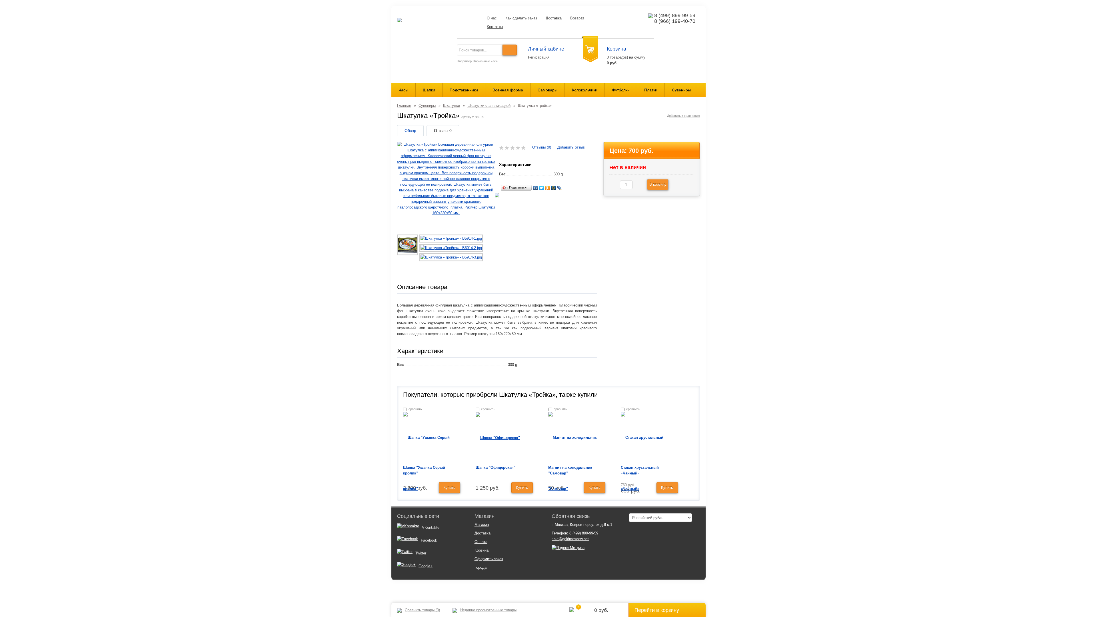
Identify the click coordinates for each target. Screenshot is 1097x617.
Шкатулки (451, 105)
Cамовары (547, 90)
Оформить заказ (489, 559)
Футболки (621, 90)
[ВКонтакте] (536, 188)
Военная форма (508, 90)
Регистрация (538, 57)
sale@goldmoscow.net (570, 539)
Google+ (426, 566)
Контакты (495, 27)
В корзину (657, 184)
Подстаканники (464, 90)
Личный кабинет (547, 49)
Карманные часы (485, 61)
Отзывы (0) (541, 147)
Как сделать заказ (521, 18)
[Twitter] (542, 188)
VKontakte (430, 527)
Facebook (429, 540)
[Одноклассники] (547, 188)
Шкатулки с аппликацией (489, 105)
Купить (449, 487)
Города (481, 567)
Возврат (577, 18)
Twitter (420, 553)
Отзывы (443, 130)
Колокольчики (584, 90)
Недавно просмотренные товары (488, 610)
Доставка (554, 18)
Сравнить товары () (422, 610)
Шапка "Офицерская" (495, 467)
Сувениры (681, 90)
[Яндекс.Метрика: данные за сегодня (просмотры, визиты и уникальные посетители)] (568, 548)
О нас (492, 18)
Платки (650, 90)
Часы (403, 90)
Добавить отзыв (571, 147)
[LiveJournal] (559, 188)
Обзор (410, 130)
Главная (404, 105)
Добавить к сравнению (683, 115)
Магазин (482, 524)
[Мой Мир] (553, 188)
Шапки (429, 90)
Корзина (616, 49)
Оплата (481, 542)
